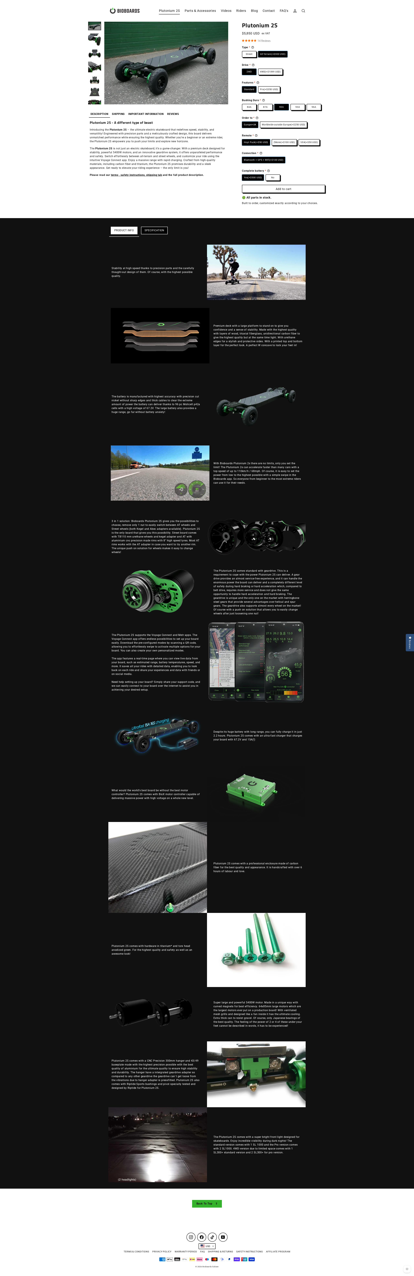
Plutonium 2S (169, 11)
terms (114, 175)
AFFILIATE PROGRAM (278, 1251)
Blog (254, 11)
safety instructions (133, 175)
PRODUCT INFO (124, 230)
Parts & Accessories (200, 11)
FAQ (202, 1251)
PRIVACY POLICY (161, 1251)
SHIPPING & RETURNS (220, 1251)
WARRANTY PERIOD (186, 1251)
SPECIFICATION (154, 230)
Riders (241, 11)
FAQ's (284, 11)
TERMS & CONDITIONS (136, 1251)
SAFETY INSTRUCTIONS (249, 1251)
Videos (226, 11)
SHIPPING (118, 114)
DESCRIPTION (99, 114)
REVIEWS (173, 114)
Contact (269, 11)
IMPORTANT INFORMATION (146, 114)
